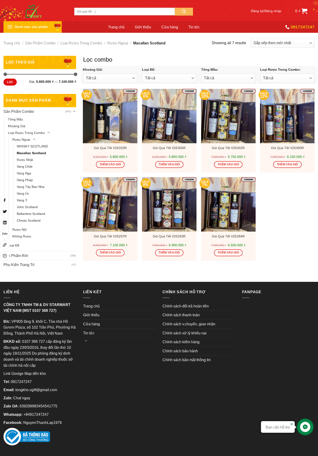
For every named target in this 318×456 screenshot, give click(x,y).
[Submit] (184, 12)
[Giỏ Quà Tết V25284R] (228, 204)
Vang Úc (23, 193)
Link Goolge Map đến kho (24, 374)
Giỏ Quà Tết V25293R (169, 236)
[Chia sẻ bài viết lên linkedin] (4, 222)
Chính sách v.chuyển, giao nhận (188, 324)
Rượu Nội (19, 229)
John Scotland (27, 207)
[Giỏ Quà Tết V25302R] (228, 116)
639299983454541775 (38, 406)
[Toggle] (74, 111)
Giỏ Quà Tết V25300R (287, 148)
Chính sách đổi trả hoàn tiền (185, 306)
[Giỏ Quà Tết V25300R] (287, 116)
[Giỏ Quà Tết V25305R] (169, 116)
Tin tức (194, 27)
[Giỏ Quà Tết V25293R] (169, 204)
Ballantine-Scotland (31, 214)
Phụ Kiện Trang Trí (18, 265)
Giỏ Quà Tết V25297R (110, 236)
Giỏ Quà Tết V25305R (169, 148)
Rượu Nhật (25, 160)
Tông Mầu (15, 119)
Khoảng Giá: (93, 69)
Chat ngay (21, 398)
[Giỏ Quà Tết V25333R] (110, 116)
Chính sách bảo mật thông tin (186, 360)
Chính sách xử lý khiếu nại (184, 333)
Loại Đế (13, 245)
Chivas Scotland (29, 220)
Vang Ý (22, 200)
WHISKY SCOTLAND (32, 146)
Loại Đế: (148, 69)
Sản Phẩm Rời (15, 256)
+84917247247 (36, 414)
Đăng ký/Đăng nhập (266, 11)
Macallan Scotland (31, 153)
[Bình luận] (4, 256)
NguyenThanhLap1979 (42, 423)
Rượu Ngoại (117, 43)
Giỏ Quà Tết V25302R (228, 148)
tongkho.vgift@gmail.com (36, 390)
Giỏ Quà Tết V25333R (110, 148)
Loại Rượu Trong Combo (81, 43)
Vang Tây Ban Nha (30, 187)
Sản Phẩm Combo (40, 43)
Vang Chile (25, 166)
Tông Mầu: (209, 69)
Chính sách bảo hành (180, 351)
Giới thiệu (143, 27)
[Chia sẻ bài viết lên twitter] (4, 211)
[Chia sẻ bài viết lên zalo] (4, 233)
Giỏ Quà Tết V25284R (228, 236)
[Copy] (4, 245)
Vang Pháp (25, 180)
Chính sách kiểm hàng (181, 342)
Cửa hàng (169, 27)
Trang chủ (116, 27)
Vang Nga (24, 173)
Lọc (10, 82)
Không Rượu (21, 236)
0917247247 (21, 382)
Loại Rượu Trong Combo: (280, 69)
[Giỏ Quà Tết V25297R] (110, 204)
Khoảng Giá (16, 126)
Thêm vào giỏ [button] (110, 164)
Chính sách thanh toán (181, 315)
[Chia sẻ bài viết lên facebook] (4, 200)
